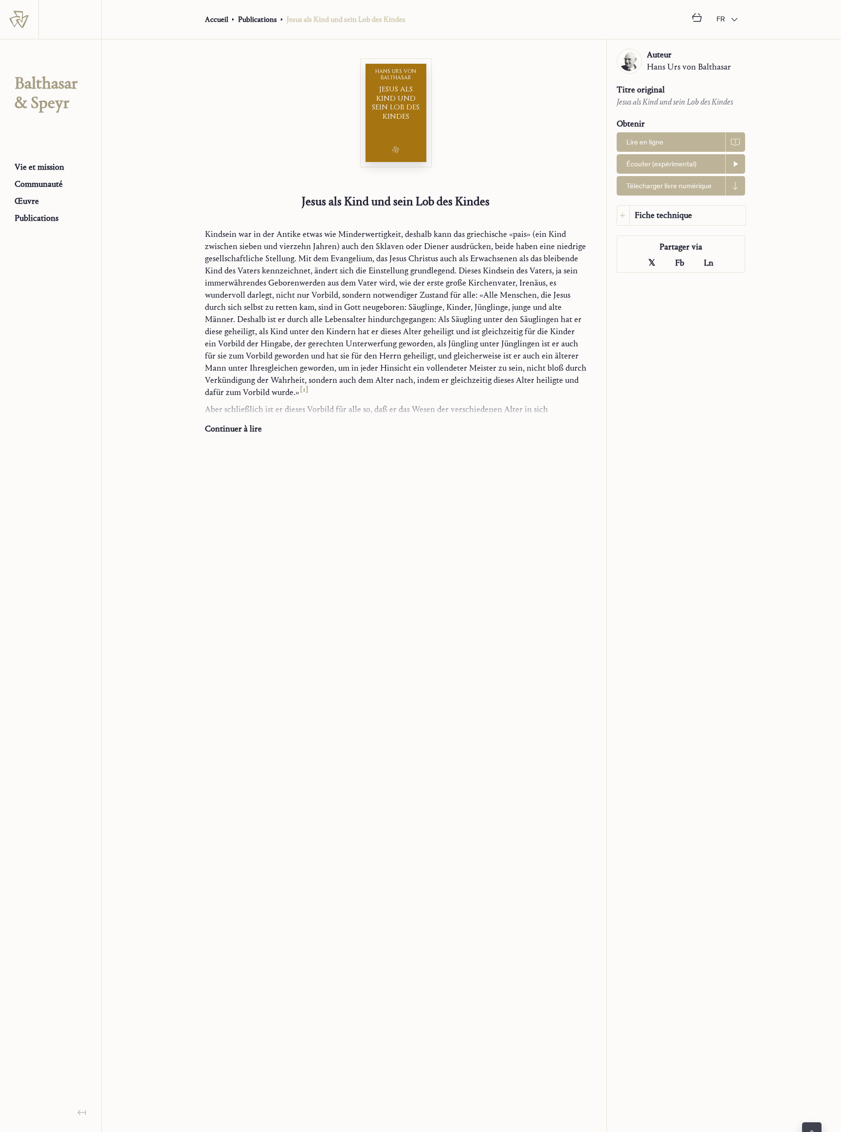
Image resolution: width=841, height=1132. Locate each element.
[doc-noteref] (303, 392)
